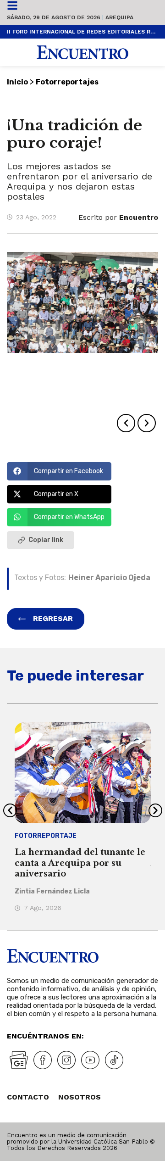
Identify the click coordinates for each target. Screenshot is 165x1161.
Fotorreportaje (46, 836)
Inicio (17, 82)
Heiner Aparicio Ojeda (109, 577)
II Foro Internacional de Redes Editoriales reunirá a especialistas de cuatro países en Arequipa (82, 31)
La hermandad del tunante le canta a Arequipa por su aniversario (80, 863)
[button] (126, 423)
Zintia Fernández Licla (52, 891)
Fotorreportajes (67, 82)
